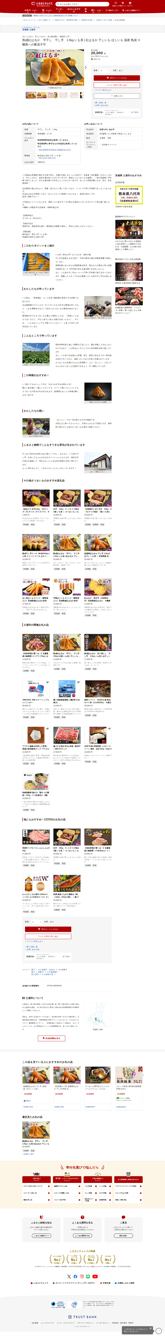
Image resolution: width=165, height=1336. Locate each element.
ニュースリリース (47, 1323)
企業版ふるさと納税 (126, 1283)
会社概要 (35, 1323)
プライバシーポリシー (85, 1323)
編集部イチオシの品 (60, 1186)
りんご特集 (88, 1193)
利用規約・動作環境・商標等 (122, 1323)
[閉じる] (151, 1328)
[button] (47, 492)
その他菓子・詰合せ (46, 970)
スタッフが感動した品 (61, 1193)
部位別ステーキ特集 (89, 1200)
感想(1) (28, 1101)
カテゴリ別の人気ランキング (32, 1186)
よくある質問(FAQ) (82, 1236)
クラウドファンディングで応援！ (126, 1186)
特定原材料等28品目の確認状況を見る (55, 150)
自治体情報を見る (52, 1038)
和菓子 (41, 972)
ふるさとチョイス (40, 1283)
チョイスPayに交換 (121, 1193)
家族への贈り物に (121, 1200)
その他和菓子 (52, 972)
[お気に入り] (159, 1331)
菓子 (33, 970)
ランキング (59, 10)
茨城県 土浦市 (29, 1154)
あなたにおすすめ (73, 10)
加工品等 (35, 974)
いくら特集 (102, 1186)
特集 (86, 10)
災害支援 (106, 1283)
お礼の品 (31, 11)
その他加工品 (48, 974)
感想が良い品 (27, 1200)
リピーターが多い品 (30, 1193)
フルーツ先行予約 (60, 1200)
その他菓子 (62, 970)
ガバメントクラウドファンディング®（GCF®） (75, 1283)
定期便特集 (102, 1200)
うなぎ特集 (88, 1186)
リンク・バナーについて (66, 1323)
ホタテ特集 (102, 1193)
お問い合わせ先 (101, 105)
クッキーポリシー (102, 1323)
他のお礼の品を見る (47, 158)
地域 (47, 11)
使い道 (96, 11)
